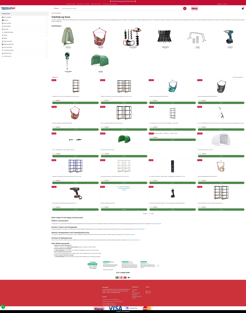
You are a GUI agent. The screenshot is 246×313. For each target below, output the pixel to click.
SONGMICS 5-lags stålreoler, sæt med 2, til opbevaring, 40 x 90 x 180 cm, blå (66, 176)
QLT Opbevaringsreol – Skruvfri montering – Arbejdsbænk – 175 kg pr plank (163, 123)
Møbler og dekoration (9, 44)
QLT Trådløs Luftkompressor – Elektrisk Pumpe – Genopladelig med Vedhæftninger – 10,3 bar (167, 176)
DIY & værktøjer (7, 17)
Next (152, 213)
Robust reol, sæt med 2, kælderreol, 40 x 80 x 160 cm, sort (112, 123)
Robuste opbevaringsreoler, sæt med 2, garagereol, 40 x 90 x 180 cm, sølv (115, 176)
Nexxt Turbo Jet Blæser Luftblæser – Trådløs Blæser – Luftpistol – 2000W (163, 133)
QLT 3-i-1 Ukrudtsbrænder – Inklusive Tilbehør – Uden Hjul (63, 150)
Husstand (6, 29)
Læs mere (172, 102)
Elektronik (6, 20)
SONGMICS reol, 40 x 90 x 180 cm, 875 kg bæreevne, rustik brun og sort (65, 96)
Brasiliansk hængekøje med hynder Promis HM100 (207, 176)
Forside (53, 13)
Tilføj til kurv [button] (75, 102)
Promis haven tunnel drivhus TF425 (107, 150)
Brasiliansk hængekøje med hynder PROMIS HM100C (62, 123)
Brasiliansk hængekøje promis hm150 (108, 203)
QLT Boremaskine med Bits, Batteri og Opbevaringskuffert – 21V (64, 203)
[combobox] (122, 8)
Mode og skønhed (8, 41)
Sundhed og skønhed (8, 50)
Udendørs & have (8, 53)
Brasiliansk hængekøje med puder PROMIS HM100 (158, 96)
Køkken (5, 35)
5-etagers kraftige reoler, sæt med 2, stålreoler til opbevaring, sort (210, 203)
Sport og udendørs (8, 47)
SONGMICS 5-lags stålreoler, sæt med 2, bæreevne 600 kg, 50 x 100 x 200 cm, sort (116, 96)
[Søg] (184, 8)
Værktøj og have (7, 56)
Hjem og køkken (7, 23)
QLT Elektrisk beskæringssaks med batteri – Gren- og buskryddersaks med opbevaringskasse (167, 203)
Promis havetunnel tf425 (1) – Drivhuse (205, 150)
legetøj (5, 38)
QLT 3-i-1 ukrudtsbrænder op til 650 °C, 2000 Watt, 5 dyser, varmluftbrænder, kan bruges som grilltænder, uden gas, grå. (221, 123)
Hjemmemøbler (7, 26)
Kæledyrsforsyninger (8, 32)
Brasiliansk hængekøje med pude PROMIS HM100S (207, 96)
